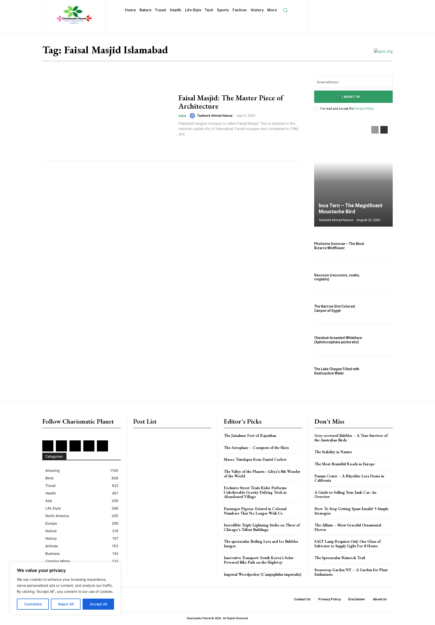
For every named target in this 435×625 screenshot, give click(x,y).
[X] (346, 13)
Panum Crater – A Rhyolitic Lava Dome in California (349, 478)
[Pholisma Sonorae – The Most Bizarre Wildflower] (381, 246)
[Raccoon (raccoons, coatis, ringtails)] (381, 277)
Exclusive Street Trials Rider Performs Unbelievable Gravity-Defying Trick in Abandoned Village (255, 492)
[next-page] (384, 130)
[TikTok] (338, 13)
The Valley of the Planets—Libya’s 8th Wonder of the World (262, 474)
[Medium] (362, 5)
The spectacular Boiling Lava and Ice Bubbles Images (261, 544)
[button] (285, 10)
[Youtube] (363, 13)
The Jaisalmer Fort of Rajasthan (250, 435)
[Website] (354, 13)
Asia (182, 116)
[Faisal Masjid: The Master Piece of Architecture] (107, 115)
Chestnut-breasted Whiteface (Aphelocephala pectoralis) (338, 340)
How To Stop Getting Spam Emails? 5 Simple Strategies (351, 511)
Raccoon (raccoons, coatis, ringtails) (337, 277)
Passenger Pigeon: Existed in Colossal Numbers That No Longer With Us (255, 511)
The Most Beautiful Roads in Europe (344, 464)
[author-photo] (193, 115)
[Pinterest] (370, 5)
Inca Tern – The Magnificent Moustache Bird (350, 208)
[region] (65, 588)
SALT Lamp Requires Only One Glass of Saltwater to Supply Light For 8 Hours (347, 544)
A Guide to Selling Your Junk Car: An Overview (345, 494)
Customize (33, 604)
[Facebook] (329, 5)
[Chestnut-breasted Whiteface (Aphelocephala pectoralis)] (381, 340)
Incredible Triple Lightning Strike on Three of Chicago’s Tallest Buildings (262, 527)
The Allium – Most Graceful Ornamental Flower (347, 527)
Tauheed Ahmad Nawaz (215, 115)
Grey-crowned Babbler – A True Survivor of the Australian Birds (351, 438)
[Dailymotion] (320, 5)
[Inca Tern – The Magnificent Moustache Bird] (353, 174)
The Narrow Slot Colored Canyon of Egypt (334, 308)
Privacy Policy (363, 108)
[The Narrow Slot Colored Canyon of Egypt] (381, 308)
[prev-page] (375, 130)
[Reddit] (378, 5)
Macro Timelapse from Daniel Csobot (255, 459)
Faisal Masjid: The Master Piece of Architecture (230, 102)
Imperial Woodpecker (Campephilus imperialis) (262, 574)
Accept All (98, 604)
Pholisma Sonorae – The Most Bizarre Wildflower (339, 246)
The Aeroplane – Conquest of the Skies (256, 447)
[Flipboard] (337, 5)
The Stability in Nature (333, 451)
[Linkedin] (353, 5)
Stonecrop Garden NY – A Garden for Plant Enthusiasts (351, 572)
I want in (351, 97)
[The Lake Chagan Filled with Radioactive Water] (381, 371)
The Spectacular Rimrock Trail (339, 557)
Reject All (66, 604)
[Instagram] (345, 5)
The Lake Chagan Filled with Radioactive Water (336, 371)
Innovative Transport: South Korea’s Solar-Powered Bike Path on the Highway (259, 560)
